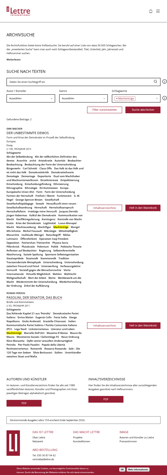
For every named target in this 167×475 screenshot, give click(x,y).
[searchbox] (30, 98)
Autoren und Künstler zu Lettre (137, 437)
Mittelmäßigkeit (68, 231)
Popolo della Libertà (53, 344)
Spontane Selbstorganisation (62, 254)
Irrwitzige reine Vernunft (42, 211)
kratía (10, 223)
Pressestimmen (128, 441)
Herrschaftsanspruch (61, 207)
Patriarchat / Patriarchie (36, 242)
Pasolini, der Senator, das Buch (34, 297)
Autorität (60, 160)
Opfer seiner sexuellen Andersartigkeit (49, 340)
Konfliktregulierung (27, 219)
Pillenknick (13, 246)
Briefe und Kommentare (20, 302)
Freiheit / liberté (45, 195)
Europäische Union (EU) (20, 191)
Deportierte (44, 176)
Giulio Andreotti (31, 321)
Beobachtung (14, 164)
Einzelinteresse (49, 180)
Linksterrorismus (39, 329)
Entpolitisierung (70, 180)
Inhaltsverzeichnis (104, 208)
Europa (64, 188)
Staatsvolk (32, 258)
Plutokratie (28, 246)
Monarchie (13, 234)
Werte (52, 277)
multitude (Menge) (33, 234)
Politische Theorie (71, 246)
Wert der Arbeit (37, 277)
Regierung (45, 250)
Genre (63, 91)
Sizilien (58, 352)
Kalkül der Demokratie (42, 215)
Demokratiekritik (39, 172)
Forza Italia (60, 317)
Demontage (28, 176)
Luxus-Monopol (67, 223)
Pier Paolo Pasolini (28, 344)
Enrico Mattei (25, 317)
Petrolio (11, 344)
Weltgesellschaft (16, 277)
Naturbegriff (53, 234)
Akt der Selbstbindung (20, 156)
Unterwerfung (49, 266)
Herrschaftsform (16, 211)
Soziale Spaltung (33, 254)
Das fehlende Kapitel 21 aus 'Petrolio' (29, 313)
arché (33, 160)
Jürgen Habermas (17, 215)
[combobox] (31, 98)
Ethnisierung (60, 184)
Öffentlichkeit (28, 238)
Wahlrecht (70, 274)
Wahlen (57, 274)
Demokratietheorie (62, 172)
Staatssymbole (15, 258)
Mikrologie (50, 231)
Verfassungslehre (70, 266)
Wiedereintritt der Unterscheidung (36, 281)
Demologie (13, 176)
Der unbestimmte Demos (28, 133)
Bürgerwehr (14, 168)
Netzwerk (37, 441)
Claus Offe (45, 168)
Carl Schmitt (30, 168)
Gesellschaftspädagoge (20, 203)
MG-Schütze (14, 231)
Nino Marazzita (15, 340)
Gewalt (40, 203)
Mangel (75, 227)
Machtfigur (44, 227)
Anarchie (22, 160)
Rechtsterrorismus (17, 348)
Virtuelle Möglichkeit (38, 274)
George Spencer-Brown (29, 199)
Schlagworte (119, 91)
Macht (10, 227)
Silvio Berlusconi (42, 352)
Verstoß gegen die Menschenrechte (40, 270)
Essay (10, 145)
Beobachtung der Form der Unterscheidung (50, 164)
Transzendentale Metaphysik (24, 262)
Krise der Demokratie (28, 223)
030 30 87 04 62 (46, 455)
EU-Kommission (49, 188)
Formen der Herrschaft (20, 195)
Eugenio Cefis (44, 317)
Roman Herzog (16, 293)
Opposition (13, 242)
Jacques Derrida (68, 211)
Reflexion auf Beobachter (22, 250)
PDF (24, 403)
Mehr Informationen (138, 469)
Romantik (36, 348)
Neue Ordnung (70, 336)
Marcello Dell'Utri (34, 333)
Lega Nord (20, 329)
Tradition (64, 258)
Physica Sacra (60, 242)
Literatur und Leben (63, 329)
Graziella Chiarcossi (54, 321)
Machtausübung (26, 227)
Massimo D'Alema (57, 333)
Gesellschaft (52, 199)
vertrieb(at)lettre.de (43, 459)
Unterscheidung (52, 262)
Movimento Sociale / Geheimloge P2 (38, 336)
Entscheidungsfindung (38, 184)
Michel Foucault (32, 231)
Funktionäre (64, 195)
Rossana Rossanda (55, 348)
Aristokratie (45, 160)
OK (122, 469)
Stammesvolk (48, 258)
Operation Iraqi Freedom (53, 238)
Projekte (77, 437)
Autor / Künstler (16, 91)
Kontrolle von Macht (70, 219)
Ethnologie (31, 188)
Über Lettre (38, 437)
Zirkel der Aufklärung (36, 285)
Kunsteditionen (81, 441)
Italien (72, 321)
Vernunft (12, 270)
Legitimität (49, 223)
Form (39, 191)
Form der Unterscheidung (60, 191)
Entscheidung (15, 184)
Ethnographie (15, 188)
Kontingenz (48, 219)
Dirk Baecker (14, 128)
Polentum (43, 246)
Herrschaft (40, 207)
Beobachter (74, 160)
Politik (54, 246)
